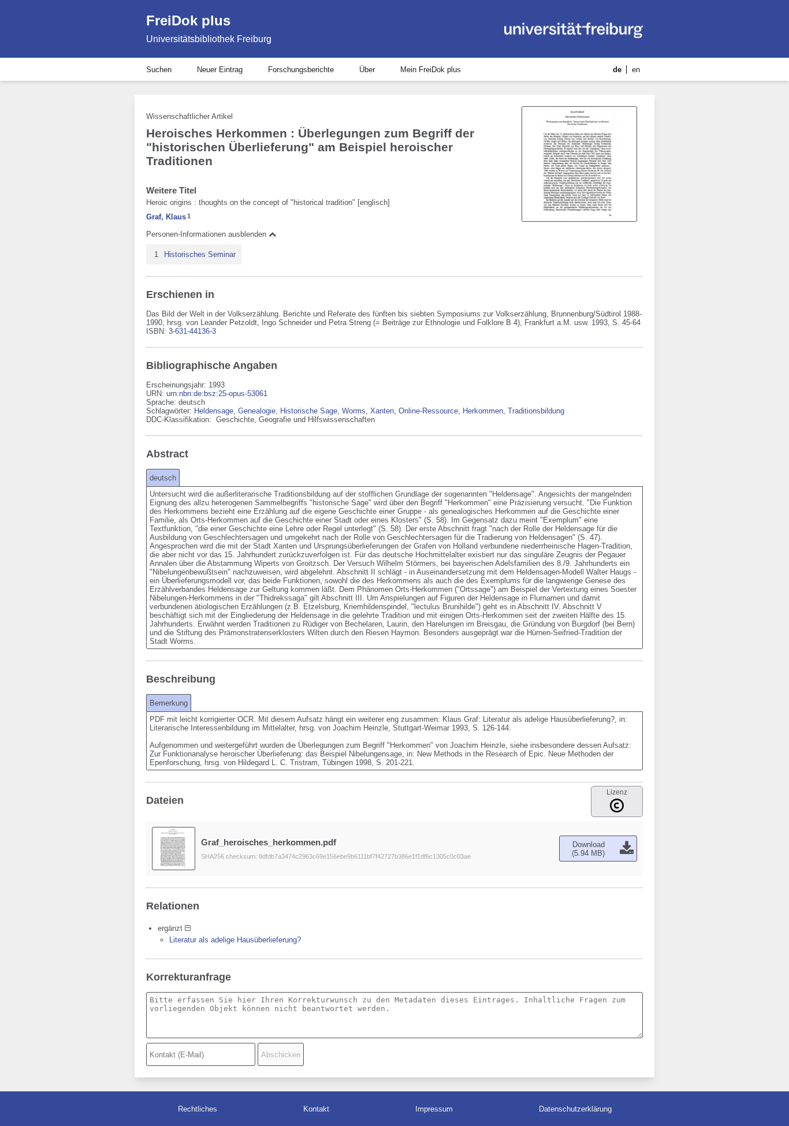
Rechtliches (197, 1109)
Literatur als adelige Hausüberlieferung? (235, 939)
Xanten (382, 411)
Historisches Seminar (200, 254)
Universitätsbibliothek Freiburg (208, 39)
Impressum (434, 1109)
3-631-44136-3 (192, 331)
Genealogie (257, 411)
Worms (354, 411)
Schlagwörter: (170, 411)
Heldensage (213, 411)
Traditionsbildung (536, 411)
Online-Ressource (428, 411)
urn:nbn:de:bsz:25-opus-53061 (216, 393)
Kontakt (316, 1109)
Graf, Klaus (166, 216)
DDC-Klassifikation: (180, 419)
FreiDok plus (188, 20)
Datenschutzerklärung (575, 1109)
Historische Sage (308, 411)
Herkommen (483, 411)
